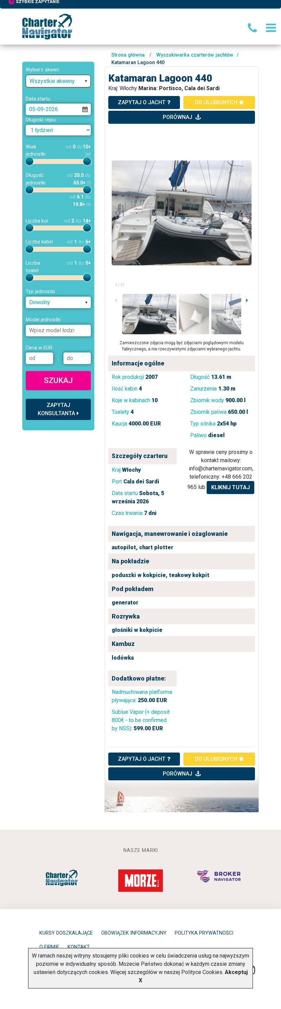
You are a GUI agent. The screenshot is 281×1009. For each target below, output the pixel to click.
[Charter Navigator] (47, 26)
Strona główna (128, 55)
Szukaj (58, 380)
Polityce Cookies (201, 972)
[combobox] (58, 81)
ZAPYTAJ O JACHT (142, 759)
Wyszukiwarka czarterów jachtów (194, 55)
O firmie (49, 947)
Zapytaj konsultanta (56, 409)
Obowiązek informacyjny (134, 933)
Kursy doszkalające (66, 933)
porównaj (178, 117)
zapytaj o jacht (142, 102)
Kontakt (79, 947)
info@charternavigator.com (220, 468)
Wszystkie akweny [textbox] (52, 81)
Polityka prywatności (204, 933)
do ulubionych (217, 102)
